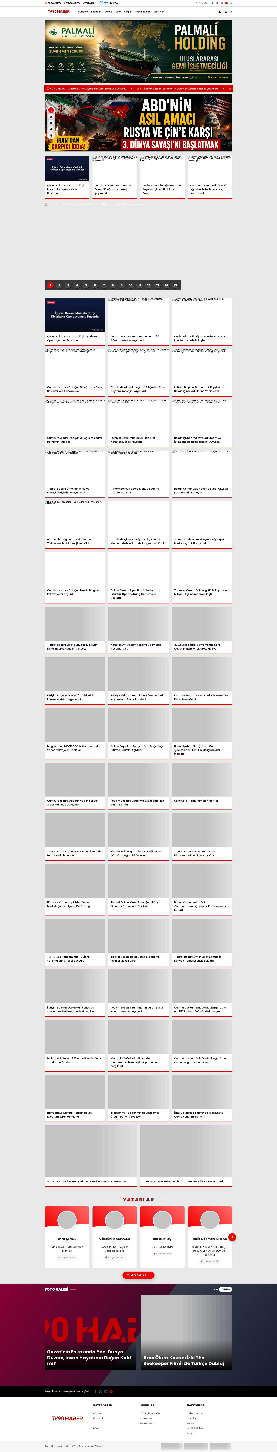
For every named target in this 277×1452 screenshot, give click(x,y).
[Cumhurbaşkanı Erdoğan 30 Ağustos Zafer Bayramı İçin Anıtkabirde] (210, 168)
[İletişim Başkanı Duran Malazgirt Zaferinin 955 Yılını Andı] (138, 780)
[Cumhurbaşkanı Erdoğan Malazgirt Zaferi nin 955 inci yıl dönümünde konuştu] (202, 986)
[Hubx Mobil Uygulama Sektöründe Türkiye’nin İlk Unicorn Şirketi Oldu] (75, 518)
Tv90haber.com (196, 1413)
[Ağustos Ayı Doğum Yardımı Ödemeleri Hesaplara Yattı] (138, 624)
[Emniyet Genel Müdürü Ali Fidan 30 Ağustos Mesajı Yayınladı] (138, 417)
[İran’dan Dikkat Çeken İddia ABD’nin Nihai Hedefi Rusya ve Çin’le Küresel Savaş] (138, 122)
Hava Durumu (147, 1418)
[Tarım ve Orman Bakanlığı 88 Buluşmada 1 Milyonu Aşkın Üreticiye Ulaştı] (202, 569)
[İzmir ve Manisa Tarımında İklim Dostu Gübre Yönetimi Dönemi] (202, 1092)
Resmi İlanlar (142, 11)
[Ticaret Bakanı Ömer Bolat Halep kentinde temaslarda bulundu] (75, 830)
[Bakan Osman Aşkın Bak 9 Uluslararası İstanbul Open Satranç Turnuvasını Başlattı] (138, 569)
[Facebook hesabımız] (212, 3)
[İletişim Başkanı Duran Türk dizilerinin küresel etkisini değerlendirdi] (75, 674)
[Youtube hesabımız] (226, 3)
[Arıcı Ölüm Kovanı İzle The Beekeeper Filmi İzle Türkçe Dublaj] (186, 1296)
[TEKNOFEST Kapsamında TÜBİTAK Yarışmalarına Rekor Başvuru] (75, 936)
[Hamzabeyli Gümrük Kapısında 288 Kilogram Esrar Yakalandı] (75, 1092)
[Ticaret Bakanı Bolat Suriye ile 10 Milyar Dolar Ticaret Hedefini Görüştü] (75, 624)
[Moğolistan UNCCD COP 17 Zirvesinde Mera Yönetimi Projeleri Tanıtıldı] (75, 725)
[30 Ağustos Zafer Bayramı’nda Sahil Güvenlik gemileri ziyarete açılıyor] (202, 624)
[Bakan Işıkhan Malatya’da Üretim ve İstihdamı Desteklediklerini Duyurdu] (202, 417)
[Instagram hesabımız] (222, 3)
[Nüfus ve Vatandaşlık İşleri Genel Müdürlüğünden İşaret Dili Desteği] (75, 881)
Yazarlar (191, 1418)
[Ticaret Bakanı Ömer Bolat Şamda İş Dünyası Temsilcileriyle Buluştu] (202, 936)
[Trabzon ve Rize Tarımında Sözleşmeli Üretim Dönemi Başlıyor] (138, 1092)
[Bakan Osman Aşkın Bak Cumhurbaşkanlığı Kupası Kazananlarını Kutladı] (202, 881)
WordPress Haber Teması (88, 1446)
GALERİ (54, 3)
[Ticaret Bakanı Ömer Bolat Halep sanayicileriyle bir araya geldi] (75, 467)
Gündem (83, 11)
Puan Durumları (148, 1423)
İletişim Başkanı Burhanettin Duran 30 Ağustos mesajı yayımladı (120, 89)
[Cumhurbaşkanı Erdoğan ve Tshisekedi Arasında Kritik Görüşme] (75, 780)
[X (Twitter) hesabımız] (217, 3)
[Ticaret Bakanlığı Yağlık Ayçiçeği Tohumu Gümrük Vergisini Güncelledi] (138, 830)
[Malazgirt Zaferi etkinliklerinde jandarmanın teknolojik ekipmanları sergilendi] (138, 1037)
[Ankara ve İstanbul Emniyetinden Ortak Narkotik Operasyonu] (91, 1151)
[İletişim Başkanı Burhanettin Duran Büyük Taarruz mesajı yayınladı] (138, 986)
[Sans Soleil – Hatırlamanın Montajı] (202, 780)
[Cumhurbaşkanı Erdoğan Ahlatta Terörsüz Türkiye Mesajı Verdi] (186, 1151)
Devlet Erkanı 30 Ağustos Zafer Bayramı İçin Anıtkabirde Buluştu (212, 89)
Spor (118, 11)
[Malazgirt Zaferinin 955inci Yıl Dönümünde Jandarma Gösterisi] (75, 1037)
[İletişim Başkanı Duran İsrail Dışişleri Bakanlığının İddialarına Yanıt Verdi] (202, 366)
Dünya (108, 11)
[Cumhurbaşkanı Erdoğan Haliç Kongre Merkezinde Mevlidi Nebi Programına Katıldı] (138, 518)
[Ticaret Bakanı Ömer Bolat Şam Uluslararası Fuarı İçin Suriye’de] (202, 830)
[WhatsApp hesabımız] (231, 3)
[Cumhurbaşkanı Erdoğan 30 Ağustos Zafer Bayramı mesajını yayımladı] (138, 366)
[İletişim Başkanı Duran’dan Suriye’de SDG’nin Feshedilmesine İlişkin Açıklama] (75, 986)
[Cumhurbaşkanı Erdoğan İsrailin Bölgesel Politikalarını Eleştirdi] (75, 569)
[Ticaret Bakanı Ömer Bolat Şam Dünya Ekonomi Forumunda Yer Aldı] (138, 881)
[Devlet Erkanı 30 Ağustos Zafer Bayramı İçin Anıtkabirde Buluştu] (162, 168)
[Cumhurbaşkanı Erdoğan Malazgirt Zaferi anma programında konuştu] (202, 1037)
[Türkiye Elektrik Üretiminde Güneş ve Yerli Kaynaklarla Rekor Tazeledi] (138, 674)
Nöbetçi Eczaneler (150, 1413)
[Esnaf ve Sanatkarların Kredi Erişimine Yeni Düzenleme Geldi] (202, 674)
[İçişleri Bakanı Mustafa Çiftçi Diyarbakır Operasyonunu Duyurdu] (67, 168)
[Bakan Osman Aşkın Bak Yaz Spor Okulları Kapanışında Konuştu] (202, 467)
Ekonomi (96, 11)
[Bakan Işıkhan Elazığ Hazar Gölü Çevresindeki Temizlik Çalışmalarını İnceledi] (202, 725)
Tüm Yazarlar (136, 1275)
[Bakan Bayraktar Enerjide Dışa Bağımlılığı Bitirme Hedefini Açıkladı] (138, 725)
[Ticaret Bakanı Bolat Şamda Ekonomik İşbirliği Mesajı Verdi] (138, 936)
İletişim (191, 1433)
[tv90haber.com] (59, 14)
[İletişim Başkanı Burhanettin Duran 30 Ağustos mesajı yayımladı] (114, 168)
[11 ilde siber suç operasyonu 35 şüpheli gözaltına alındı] (138, 467)
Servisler (158, 11)
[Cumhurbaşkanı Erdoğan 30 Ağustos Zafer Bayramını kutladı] (75, 417)
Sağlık (127, 11)
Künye (190, 1423)
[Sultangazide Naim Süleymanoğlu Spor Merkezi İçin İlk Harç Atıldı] (202, 518)
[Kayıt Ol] (220, 12)
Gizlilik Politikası (195, 1428)
